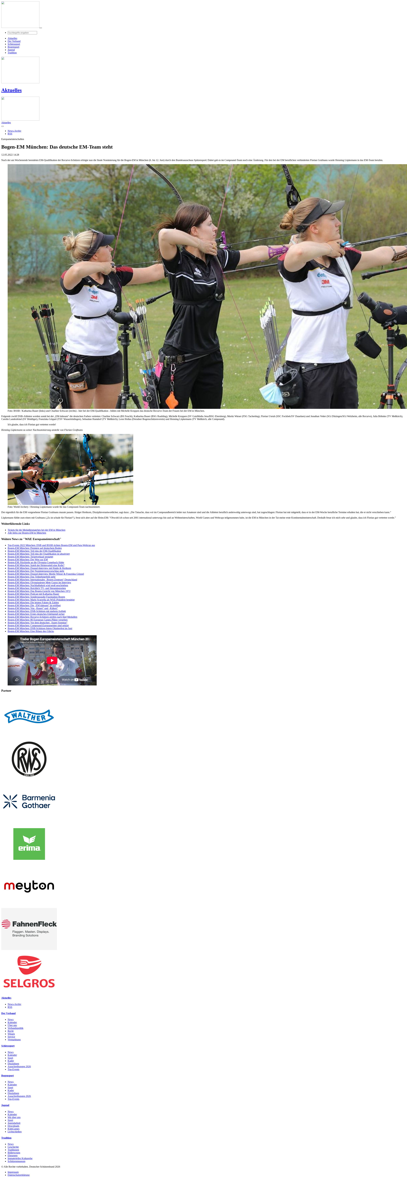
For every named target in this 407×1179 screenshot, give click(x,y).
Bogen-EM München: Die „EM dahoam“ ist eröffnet (34, 605)
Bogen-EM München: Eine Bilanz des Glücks (31, 631)
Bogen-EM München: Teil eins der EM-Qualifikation (34, 551)
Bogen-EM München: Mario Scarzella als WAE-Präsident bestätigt (41, 599)
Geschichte (13, 1147)
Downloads (13, 1126)
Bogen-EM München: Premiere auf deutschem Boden (35, 548)
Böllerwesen (14, 1152)
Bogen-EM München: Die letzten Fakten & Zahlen (33, 602)
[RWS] (29, 779)
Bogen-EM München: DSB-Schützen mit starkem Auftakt (37, 611)
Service (11, 1036)
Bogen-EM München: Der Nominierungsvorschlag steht (36, 571)
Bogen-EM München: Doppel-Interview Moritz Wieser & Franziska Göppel (46, 574)
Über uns (12, 1025)
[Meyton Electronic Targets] (29, 906)
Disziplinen (13, 1063)
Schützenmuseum (16, 1161)
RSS (10, 1007)
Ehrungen (12, 1155)
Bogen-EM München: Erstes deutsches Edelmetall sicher (36, 614)
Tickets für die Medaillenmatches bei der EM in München (36, 530)
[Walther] (29, 736)
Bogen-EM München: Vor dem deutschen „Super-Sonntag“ (37, 622)
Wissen (11, 1033)
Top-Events (13, 1069)
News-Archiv (14, 1004)
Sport (10, 1058)
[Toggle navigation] (40, 27)
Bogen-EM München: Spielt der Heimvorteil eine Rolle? (36, 565)
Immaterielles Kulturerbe (20, 1158)
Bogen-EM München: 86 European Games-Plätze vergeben (38, 619)
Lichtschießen (15, 1131)
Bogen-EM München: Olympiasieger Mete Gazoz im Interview (39, 582)
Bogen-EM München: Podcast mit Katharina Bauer (33, 594)
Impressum (13, 1172)
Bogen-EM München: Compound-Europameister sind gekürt (38, 625)
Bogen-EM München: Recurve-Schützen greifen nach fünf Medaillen (42, 617)
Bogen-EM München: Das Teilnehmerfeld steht (31, 576)
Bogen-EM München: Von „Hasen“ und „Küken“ (33, 608)
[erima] (29, 864)
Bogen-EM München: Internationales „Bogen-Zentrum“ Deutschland (42, 579)
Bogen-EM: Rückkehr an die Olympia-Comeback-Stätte (36, 562)
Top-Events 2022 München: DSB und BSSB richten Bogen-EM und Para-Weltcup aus (51, 545)
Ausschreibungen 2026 (19, 1066)
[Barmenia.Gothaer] (29, 821)
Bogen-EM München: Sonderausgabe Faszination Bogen (36, 596)
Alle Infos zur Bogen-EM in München (27, 532)
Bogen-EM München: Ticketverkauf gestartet (30, 556)
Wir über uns (14, 1117)
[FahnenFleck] (29, 949)
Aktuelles (11, 90)
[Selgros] (29, 991)
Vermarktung (14, 1039)
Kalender (12, 1022)
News (11, 1019)
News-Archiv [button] (14, 130)
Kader (11, 1060)
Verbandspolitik (15, 1028)
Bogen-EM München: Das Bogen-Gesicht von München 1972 (39, 591)
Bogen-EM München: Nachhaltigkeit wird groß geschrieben (38, 585)
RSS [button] (10, 133)
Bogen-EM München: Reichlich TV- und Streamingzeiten (37, 588)
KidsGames (13, 1128)
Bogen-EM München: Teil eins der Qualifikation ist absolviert (39, 553)
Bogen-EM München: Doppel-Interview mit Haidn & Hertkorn (39, 568)
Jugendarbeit (14, 1123)
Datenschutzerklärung (19, 1175)
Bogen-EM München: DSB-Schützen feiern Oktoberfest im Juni (40, 628)
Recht (11, 1031)
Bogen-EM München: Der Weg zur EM (28, 559)
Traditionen (13, 1149)
